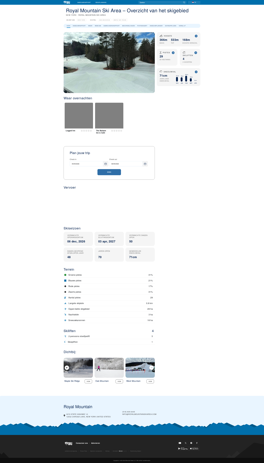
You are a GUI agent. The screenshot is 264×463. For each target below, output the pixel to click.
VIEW (88, 381)
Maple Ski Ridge (120, 20)
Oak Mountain (104, 20)
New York (81, 20)
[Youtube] (180, 443)
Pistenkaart (142, 26)
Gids (68, 26)
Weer (90, 26)
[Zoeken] (184, 2)
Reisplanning (101, 2)
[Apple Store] (194, 448)
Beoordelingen (128, 26)
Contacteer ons (82, 443)
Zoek (109, 172)
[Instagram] (191, 443)
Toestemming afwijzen (135, 451)
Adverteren (95, 443)
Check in (73, 159)
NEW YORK (71, 15)
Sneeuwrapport (84, 2)
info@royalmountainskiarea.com (139, 414)
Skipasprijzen (170, 26)
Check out (113, 159)
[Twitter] (185, 443)
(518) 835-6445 (128, 412)
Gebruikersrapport (112, 26)
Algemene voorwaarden (96, 451)
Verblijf (182, 26)
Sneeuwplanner (156, 26)
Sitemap (107, 451)
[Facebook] (197, 443)
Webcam (98, 26)
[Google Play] (183, 448)
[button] (109, 206)
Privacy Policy (83, 451)
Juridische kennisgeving (71, 451)
